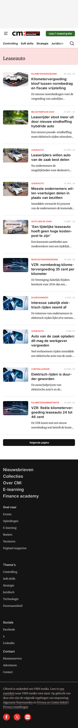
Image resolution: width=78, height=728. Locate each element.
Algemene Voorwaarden (18, 702)
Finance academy (21, 496)
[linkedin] (27, 717)
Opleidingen (10, 521)
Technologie (11, 599)
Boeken (7, 534)
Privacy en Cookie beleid (52, 702)
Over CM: (12, 482)
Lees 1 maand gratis (60, 33)
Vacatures (9, 541)
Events (7, 514)
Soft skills (9, 578)
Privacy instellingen (15, 707)
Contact (8, 672)
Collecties (13, 476)
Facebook (9, 629)
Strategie (8, 585)
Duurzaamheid (12, 605)
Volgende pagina (39, 442)
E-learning (13, 489)
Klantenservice (12, 658)
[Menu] (6, 33)
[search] (72, 43)
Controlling (10, 572)
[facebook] (6, 717)
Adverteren (10, 665)
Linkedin (9, 643)
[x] (17, 717)
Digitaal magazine (15, 548)
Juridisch (8, 592)
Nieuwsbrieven (18, 469)
